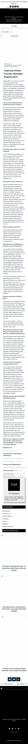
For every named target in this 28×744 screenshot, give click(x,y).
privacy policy (14, 732)
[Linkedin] (18, 728)
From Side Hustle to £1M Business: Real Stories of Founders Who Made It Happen (14, 609)
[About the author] (8, 475)
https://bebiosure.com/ (9, 450)
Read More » (14, 574)
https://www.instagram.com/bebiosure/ (13, 461)
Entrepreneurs (8, 65)
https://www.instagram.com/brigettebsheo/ (14, 467)
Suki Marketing (17, 740)
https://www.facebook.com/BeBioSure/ (13, 458)
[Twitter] (14, 679)
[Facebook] (10, 679)
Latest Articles (14, 66)
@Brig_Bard (17, 470)
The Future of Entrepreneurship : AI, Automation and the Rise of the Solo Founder (14, 568)
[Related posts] (19, 475)
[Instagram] (18, 679)
